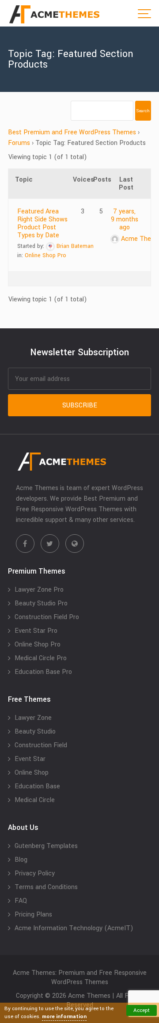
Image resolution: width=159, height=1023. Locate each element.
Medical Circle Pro (41, 658)
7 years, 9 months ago (124, 219)
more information (64, 1016)
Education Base (37, 786)
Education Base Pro (43, 672)
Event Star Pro (36, 630)
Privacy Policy (35, 873)
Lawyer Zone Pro (39, 589)
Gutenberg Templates (46, 846)
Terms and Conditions (46, 887)
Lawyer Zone (33, 718)
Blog (21, 859)
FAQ (21, 900)
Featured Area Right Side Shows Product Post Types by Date (42, 223)
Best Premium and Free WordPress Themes (72, 132)
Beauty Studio (35, 731)
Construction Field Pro (47, 617)
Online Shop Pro (45, 255)
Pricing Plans (33, 914)
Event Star (30, 759)
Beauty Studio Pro (41, 603)
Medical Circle (35, 800)
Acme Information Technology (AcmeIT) (74, 928)
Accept (141, 1010)
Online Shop (32, 772)
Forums (19, 143)
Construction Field (41, 745)
